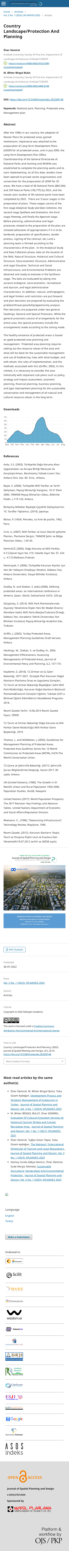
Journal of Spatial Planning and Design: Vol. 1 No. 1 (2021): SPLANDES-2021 (37, 1131)
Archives (18, 11)
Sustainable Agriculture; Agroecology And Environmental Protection (37, 1171)
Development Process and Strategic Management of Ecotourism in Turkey (36, 1100)
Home (7, 11)
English (9, 1215)
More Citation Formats (18, 1061)
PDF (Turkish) (15, 949)
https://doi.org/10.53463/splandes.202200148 (36, 99)
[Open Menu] (3, 3)
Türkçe (9, 1221)
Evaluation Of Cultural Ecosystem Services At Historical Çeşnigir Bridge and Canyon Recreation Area (37, 1122)
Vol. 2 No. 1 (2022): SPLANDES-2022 (22, 15)
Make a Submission (19, 1237)
